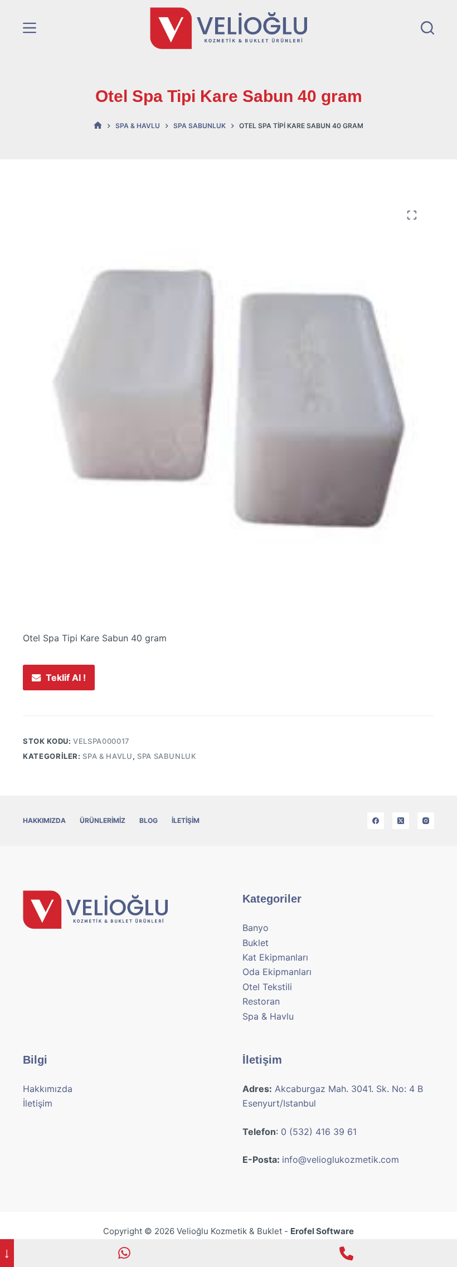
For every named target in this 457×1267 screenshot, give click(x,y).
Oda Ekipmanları (277, 971)
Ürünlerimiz (102, 820)
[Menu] (29, 28)
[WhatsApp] (125, 1253)
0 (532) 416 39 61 (319, 1131)
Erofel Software (322, 1231)
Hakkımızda (44, 820)
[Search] (427, 28)
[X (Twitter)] (400, 820)
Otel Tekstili (267, 986)
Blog (148, 820)
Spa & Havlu (107, 756)
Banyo (255, 927)
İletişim (186, 820)
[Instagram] (425, 820)
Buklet (255, 942)
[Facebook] (375, 820)
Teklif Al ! (66, 677)
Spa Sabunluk (167, 756)
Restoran (261, 1001)
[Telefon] (346, 1253)
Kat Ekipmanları (275, 957)
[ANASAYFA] (98, 125)
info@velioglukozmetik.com (340, 1159)
